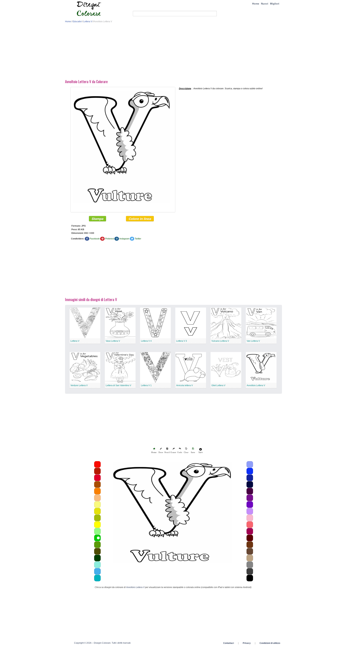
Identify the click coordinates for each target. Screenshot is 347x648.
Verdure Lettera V (79, 385)
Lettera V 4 (146, 341)
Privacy (247, 643)
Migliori (274, 3)
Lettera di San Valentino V (118, 385)
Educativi (77, 21)
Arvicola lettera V (184, 385)
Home (255, 3)
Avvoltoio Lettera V (256, 385)
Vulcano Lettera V (220, 341)
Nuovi (264, 3)
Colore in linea (140, 218)
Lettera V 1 (146, 385)
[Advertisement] (173, 52)
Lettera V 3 (181, 341)
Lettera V (87, 21)
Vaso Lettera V (113, 341)
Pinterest (109, 238)
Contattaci (228, 643)
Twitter (138, 238)
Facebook (95, 238)
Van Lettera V (253, 341)
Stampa (97, 218)
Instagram (124, 238)
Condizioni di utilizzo (270, 643)
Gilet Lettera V (218, 385)
